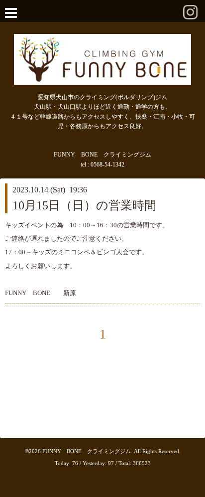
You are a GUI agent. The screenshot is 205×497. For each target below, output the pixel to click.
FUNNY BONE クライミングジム (86, 451)
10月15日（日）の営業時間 (84, 205)
